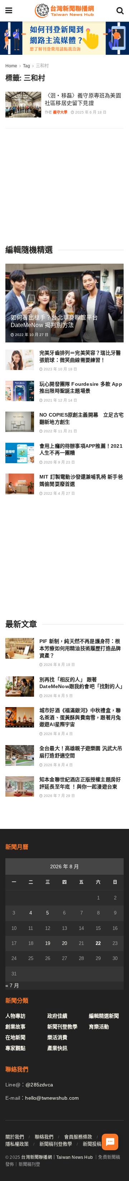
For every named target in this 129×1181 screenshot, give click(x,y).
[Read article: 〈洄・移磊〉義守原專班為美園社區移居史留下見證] (23, 104)
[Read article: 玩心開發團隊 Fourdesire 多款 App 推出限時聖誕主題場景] (19, 391)
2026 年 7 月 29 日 (59, 796)
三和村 (42, 65)
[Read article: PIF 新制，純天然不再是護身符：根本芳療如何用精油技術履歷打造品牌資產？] (19, 648)
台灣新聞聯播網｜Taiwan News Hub (57, 1157)
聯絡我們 (44, 1136)
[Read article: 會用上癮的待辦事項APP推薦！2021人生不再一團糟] (19, 453)
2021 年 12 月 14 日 (60, 400)
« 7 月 (12, 985)
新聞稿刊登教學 (55, 1144)
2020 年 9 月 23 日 (59, 462)
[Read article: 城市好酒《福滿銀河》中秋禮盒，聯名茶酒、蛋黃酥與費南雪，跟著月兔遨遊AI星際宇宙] (19, 717)
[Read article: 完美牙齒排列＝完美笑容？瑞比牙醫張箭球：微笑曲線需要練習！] (19, 360)
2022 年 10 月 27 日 (31, 335)
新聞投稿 (92, 1144)
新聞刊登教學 (62, 1026)
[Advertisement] (64, 186)
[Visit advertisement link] (64, 38)
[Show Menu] (8, 10)
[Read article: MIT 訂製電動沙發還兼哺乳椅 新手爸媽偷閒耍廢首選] (19, 484)
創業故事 (15, 1026)
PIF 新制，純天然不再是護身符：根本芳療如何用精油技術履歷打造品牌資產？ (80, 648)
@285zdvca (39, 1085)
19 (47, 943)
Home (11, 65)
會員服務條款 (78, 1136)
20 (64, 943)
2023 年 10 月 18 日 (60, 369)
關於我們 (14, 1136)
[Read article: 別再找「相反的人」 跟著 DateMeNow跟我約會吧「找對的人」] (19, 686)
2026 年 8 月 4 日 (58, 734)
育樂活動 (99, 1026)
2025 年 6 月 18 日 (90, 112)
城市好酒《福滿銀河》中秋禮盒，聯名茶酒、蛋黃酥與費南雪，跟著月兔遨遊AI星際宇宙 (80, 717)
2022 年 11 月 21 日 (60, 431)
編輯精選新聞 (104, 1016)
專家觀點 (15, 1048)
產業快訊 (57, 1048)
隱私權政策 (17, 1144)
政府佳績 (57, 1016)
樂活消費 (57, 1037)
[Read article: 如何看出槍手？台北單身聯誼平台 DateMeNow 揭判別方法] (64, 306)
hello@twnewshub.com (52, 1098)
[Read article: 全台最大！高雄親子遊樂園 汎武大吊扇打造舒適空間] (19, 755)
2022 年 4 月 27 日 (59, 493)
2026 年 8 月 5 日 (58, 696)
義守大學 (60, 112)
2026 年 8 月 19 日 (59, 665)
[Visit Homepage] (64, 11)
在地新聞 (15, 1037)
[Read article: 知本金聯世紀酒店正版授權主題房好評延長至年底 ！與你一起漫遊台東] (19, 786)
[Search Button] (120, 10)
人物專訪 (15, 1016)
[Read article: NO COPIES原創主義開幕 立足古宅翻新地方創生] (19, 422)
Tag (26, 65)
